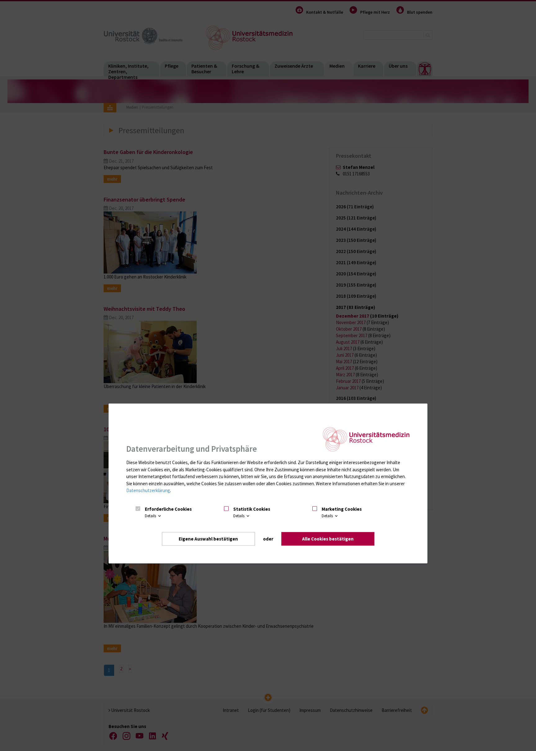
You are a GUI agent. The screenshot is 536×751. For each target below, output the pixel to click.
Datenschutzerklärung (148, 490)
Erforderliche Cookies (168, 509)
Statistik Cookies (251, 509)
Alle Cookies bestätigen (328, 539)
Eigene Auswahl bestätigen (208, 539)
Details (151, 515)
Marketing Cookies (342, 509)
